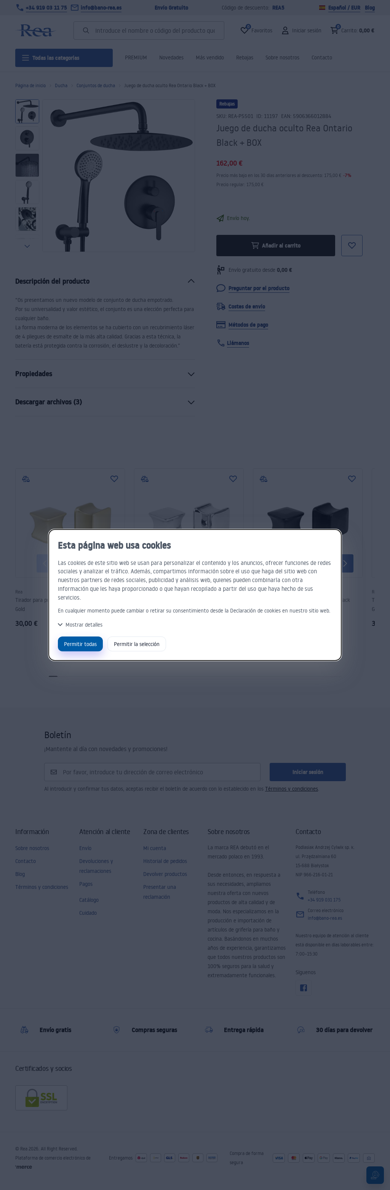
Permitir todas (80, 644)
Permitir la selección (137, 644)
